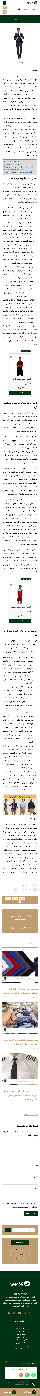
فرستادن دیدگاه (31, 1214)
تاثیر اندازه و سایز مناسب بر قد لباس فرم (19, 167)
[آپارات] (14, 1313)
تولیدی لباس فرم (20, 1349)
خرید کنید (20, 393)
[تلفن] (9, 1313)
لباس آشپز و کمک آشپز (20, 1340)
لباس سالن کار (20, 1331)
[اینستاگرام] (30, 1313)
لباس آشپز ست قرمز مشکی (14, 164)
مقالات (8, 890)
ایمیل (35, 1176)
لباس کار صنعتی (20, 1334)
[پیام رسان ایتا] (21, 1375)
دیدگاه (35, 1141)
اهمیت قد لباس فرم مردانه (14, 162)
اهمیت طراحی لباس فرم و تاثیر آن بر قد (19, 172)
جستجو (8, 1230)
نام (36, 1165)
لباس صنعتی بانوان (20, 1343)
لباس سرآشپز (20, 1329)
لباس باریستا (20, 1337)
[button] (35, 1364)
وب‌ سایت (34, 1188)
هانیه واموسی (26, 885)
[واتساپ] (25, 1313)
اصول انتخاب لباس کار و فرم (20, 1250)
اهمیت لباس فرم (24, 1254)
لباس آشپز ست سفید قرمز (14, 169)
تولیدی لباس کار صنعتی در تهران (20, 1346)
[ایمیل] (19, 1313)
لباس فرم (13, 1254)
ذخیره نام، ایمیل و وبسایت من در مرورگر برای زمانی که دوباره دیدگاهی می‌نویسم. (20, 1205)
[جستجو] (19, 9)
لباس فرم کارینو (20, 1258)
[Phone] (27, 1375)
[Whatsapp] (33, 1375)
